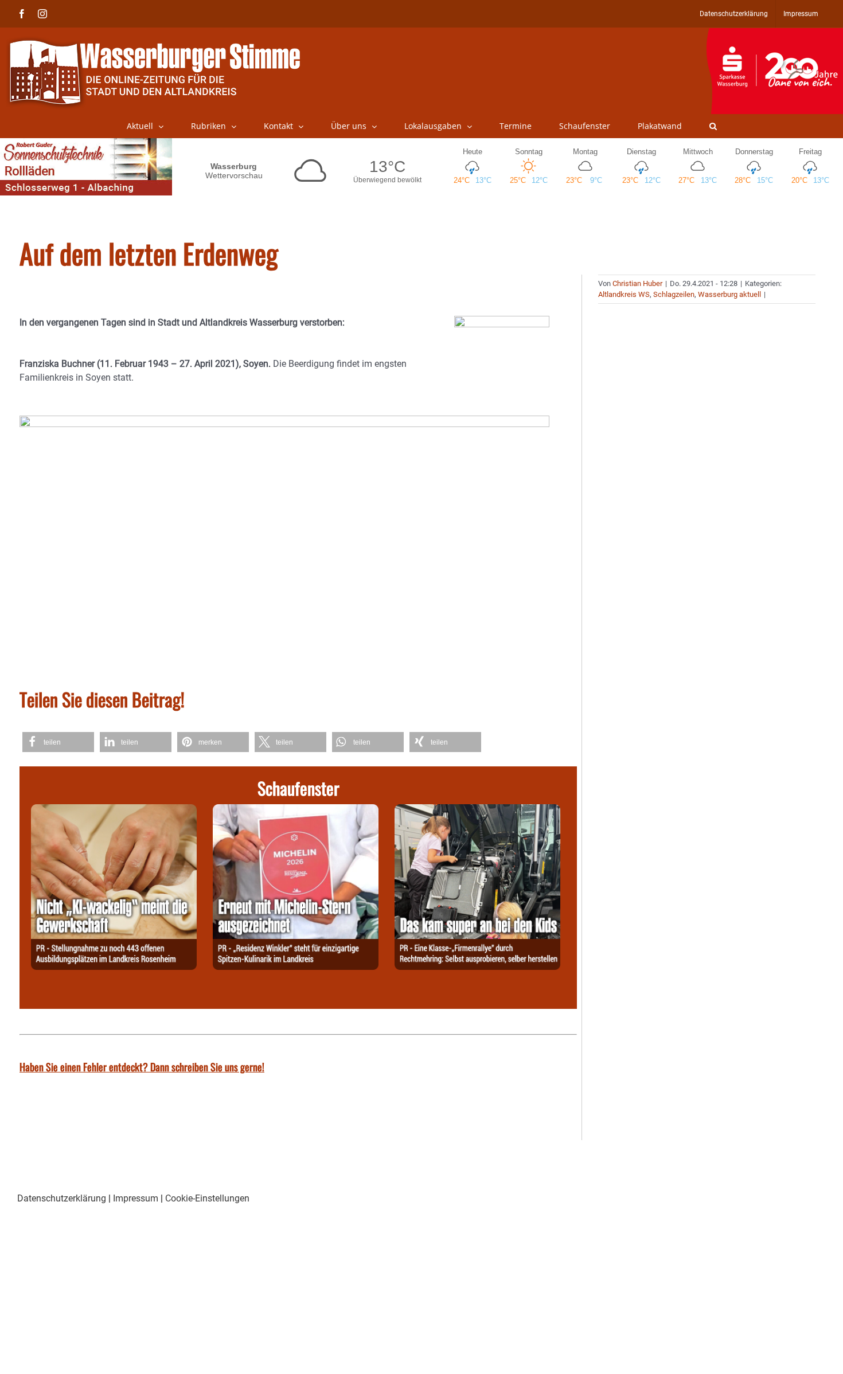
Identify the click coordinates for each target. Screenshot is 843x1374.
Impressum (135, 1198)
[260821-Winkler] (295, 810)
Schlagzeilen (673, 294)
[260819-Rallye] (477, 810)
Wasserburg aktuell (729, 294)
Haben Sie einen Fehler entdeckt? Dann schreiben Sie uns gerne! (141, 1066)
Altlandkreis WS (624, 294)
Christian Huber (637, 283)
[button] (713, 126)
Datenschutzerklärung (61, 1198)
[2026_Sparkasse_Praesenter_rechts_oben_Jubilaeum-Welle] (774, 34)
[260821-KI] (114, 810)
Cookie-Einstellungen (207, 1198)
